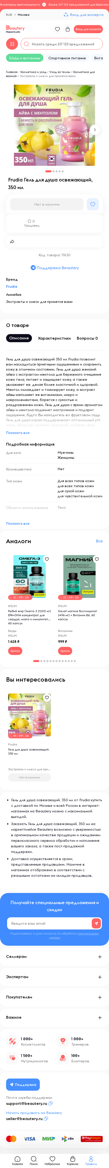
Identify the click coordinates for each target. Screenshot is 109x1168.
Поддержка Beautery (58, 267)
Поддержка (25, 1084)
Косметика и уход (33, 72)
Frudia (11, 286)
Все (99, 540)
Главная (11, 72)
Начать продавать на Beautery (34, 1112)
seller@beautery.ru (24, 1118)
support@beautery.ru (26, 1103)
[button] (95, 130)
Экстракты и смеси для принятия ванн (48, 76)
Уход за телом (59, 72)
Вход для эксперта (86, 14)
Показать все (18, 432)
